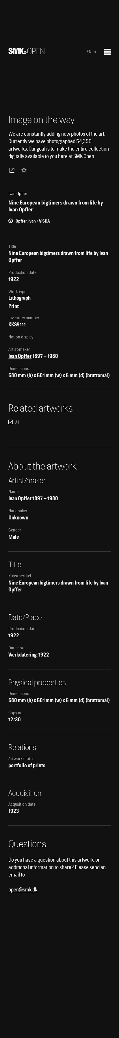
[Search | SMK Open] (26, 52)
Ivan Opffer (19, 356)
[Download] (13, 170)
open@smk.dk (22, 890)
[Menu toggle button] (107, 52)
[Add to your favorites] (25, 170)
